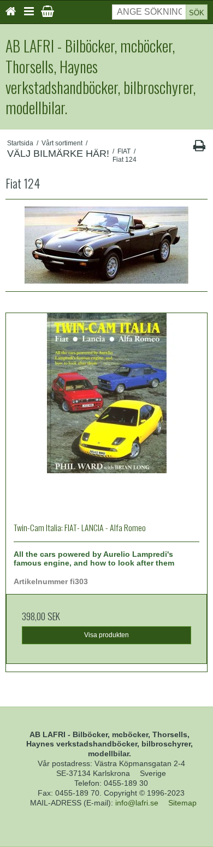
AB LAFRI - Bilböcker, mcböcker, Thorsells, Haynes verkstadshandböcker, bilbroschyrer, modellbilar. (100, 77)
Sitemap (182, 802)
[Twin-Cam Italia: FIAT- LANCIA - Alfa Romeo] (106, 413)
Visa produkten (106, 635)
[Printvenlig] (199, 148)
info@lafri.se (136, 802)
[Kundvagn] (47, 11)
